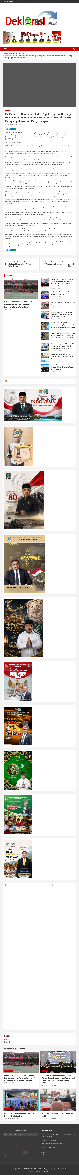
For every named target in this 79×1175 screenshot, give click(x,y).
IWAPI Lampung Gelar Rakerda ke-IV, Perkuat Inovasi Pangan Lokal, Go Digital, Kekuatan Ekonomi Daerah (62, 346)
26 (15, 1152)
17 (5, 1149)
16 (35, 1145)
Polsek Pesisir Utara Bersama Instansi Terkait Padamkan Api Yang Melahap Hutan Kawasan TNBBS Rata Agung (63, 335)
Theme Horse (60, 1169)
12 (15, 1145)
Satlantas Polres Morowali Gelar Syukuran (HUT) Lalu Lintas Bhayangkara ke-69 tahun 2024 (57, 264)
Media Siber (8, 1042)
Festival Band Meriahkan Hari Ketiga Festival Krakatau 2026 (19, 1114)
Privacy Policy (42, 1169)
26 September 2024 (11, 125)
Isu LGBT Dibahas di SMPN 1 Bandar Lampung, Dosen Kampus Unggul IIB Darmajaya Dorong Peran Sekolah (18, 304)
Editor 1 (21, 125)
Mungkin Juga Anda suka (15, 1049)
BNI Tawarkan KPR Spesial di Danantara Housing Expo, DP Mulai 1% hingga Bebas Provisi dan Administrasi (63, 325)
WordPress (45, 1171)
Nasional (45, 1109)
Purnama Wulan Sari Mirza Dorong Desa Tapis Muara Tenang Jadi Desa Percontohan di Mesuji (62, 314)
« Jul (4, 1159)
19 (15, 1149)
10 (5, 1145)
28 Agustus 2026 (9, 1083)
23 (35, 1149)
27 (20, 1152)
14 (25, 1145)
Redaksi (6, 1040)
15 (30, 1145)
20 (20, 1149)
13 (20, 1145)
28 (25, 1152)
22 (30, 1149)
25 (10, 1152)
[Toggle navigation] (5, 49)
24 (5, 1152)
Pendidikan (8, 1071)
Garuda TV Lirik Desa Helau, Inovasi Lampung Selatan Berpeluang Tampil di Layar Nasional (62, 367)
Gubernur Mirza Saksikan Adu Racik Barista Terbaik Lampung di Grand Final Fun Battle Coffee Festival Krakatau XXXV (58, 1079)
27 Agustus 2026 (9, 1118)
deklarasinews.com (30, 1169)
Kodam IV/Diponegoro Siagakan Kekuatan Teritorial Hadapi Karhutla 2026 (62, 357)
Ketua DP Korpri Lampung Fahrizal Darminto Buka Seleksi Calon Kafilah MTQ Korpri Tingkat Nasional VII (21, 264)
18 (10, 1149)
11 (10, 1145)
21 (25, 1149)
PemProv (8, 110)
